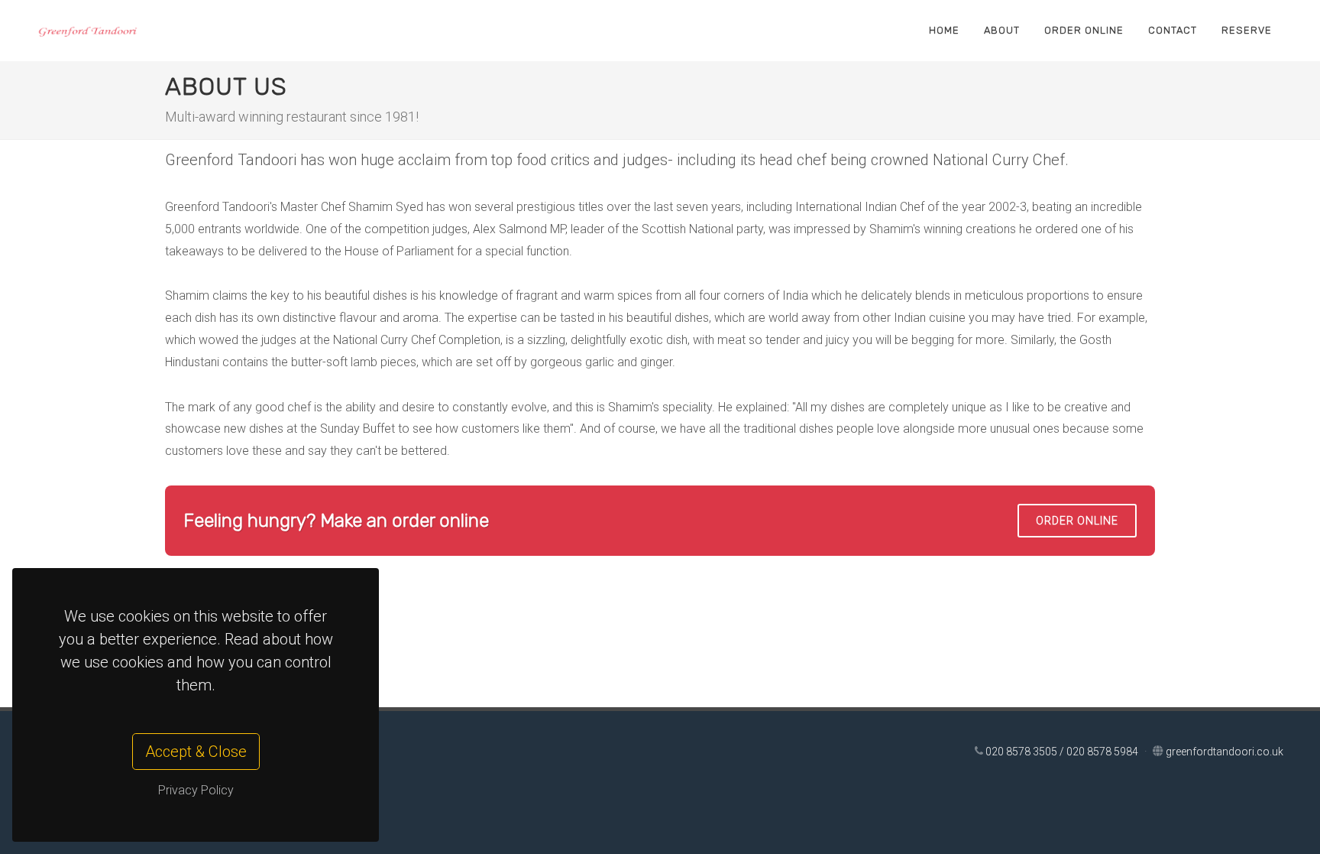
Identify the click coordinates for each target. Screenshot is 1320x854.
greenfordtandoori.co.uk (1224, 751)
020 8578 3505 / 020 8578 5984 (1062, 751)
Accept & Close (196, 751)
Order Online (1077, 521)
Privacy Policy (196, 790)
